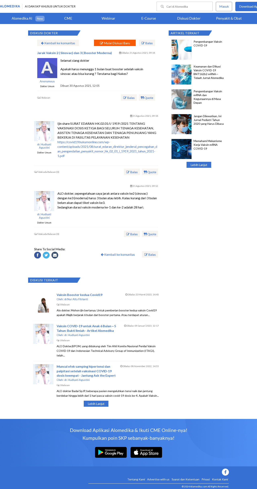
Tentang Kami (136, 479)
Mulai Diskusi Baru (116, 43)
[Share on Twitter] (47, 256)
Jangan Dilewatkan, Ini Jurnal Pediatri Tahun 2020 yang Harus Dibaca (209, 119)
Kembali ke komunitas (59, 43)
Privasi (206, 479)
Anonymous (47, 81)
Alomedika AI (22, 18)
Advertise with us (158, 479)
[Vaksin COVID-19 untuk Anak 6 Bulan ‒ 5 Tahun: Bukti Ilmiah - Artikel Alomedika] (43, 334)
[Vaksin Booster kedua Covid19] (43, 303)
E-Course (148, 18)
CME (68, 18)
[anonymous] (47, 68)
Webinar (108, 18)
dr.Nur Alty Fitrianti (76, 299)
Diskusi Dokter (189, 18)
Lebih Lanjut (199, 165)
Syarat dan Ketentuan (185, 479)
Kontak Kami (220, 479)
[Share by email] (55, 256)
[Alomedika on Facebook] (158, 472)
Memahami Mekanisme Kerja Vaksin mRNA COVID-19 (208, 144)
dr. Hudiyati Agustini (44, 146)
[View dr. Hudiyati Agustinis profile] (44, 131)
